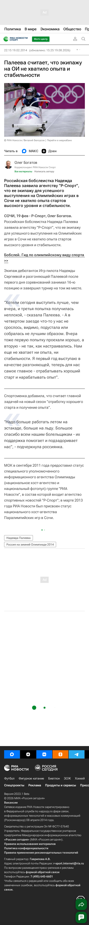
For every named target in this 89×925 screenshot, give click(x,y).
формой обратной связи (42, 872)
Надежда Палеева (18, 538)
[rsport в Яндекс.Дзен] (28, 754)
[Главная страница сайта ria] (4, 39)
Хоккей (80, 778)
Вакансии (11, 802)
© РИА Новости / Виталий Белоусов (24, 140)
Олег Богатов (25, 162)
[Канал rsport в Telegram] (76, 754)
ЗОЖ (67, 778)
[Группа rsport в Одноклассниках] (60, 754)
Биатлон (54, 778)
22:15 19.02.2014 (15, 50)
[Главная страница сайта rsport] (25, 39)
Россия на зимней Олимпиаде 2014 (30, 544)
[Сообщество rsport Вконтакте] (44, 754)
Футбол (9, 778)
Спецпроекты (14, 785)
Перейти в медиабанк (59, 140)
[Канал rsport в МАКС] (12, 754)
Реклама (34, 785)
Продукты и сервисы (60, 785)
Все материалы (23, 171)
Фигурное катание (31, 778)
